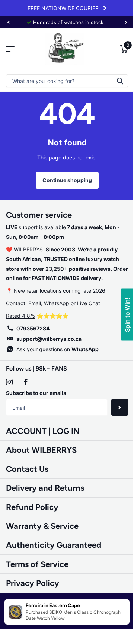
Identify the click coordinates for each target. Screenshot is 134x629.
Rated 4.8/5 (20, 316)
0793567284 (33, 328)
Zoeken (120, 80)
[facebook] (26, 382)
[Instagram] (9, 382)
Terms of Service (37, 564)
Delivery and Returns (45, 488)
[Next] (105, 8)
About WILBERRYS (41, 450)
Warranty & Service (42, 526)
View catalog (10, 49)
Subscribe (119, 407)
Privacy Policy (32, 583)
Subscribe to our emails (36, 393)
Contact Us (27, 469)
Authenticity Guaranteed (53, 545)
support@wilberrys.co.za (49, 339)
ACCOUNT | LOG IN (43, 431)
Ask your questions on (57, 349)
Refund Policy (32, 507)
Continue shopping (67, 180)
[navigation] (8, 22)
